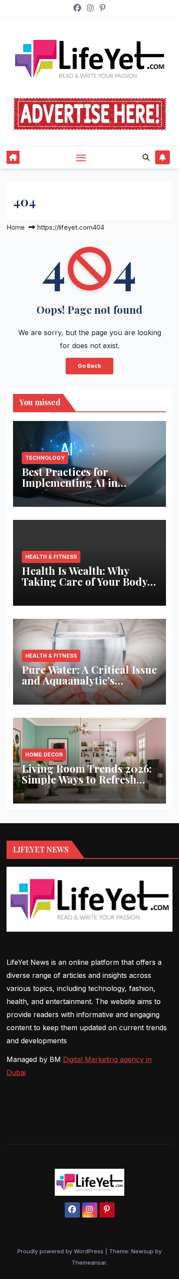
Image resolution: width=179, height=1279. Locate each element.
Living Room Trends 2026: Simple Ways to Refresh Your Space (87, 779)
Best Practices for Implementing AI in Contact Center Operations (88, 482)
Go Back (89, 366)
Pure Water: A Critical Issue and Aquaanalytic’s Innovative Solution (89, 680)
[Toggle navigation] (81, 157)
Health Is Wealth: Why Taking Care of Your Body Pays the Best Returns (84, 581)
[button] (146, 157)
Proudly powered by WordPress (61, 1251)
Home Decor (44, 754)
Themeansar (89, 1262)
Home (16, 227)
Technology (45, 458)
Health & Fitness (51, 556)
